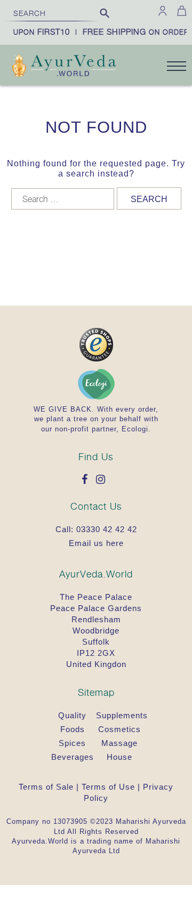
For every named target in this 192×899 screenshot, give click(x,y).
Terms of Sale (46, 786)
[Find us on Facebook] (87, 480)
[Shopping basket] (180, 10)
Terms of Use (108, 786)
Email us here (96, 543)
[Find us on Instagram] (103, 480)
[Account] (163, 10)
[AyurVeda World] (64, 66)
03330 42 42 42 (106, 529)
